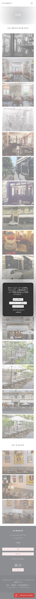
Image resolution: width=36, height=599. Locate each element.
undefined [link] (18, 312)
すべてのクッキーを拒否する (18, 303)
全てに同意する (18, 299)
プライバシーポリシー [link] (19, 309)
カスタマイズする (18, 306)
